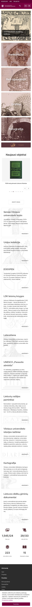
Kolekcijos (4, 1)
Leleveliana (10, 335)
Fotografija (16, 129)
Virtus (3, 589)
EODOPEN (9, 269)
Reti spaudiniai (16, 79)
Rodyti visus (16, 202)
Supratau (16, 604)
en (26, 6)
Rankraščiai (16, 54)
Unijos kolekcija (12, 242)
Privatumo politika (7, 600)
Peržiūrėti (25, 233)
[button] (24, 188)
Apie (11, 1)
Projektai (16, 1)
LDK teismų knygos (14, 296)
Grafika (16, 104)
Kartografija (10, 463)
